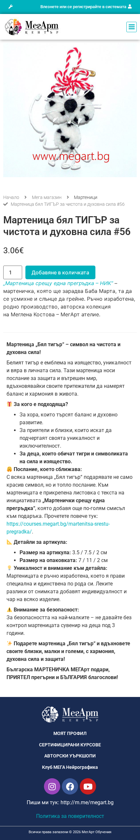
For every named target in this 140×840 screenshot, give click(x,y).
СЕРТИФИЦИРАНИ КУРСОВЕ (70, 745)
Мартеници (85, 197)
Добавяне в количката (60, 272)
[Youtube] (88, 786)
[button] (10, 7)
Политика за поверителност (70, 816)
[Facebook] (70, 786)
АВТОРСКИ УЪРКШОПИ (70, 756)
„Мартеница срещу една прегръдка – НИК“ (58, 283)
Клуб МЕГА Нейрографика (70, 767)
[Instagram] (52, 786)
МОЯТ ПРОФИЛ (70, 733)
